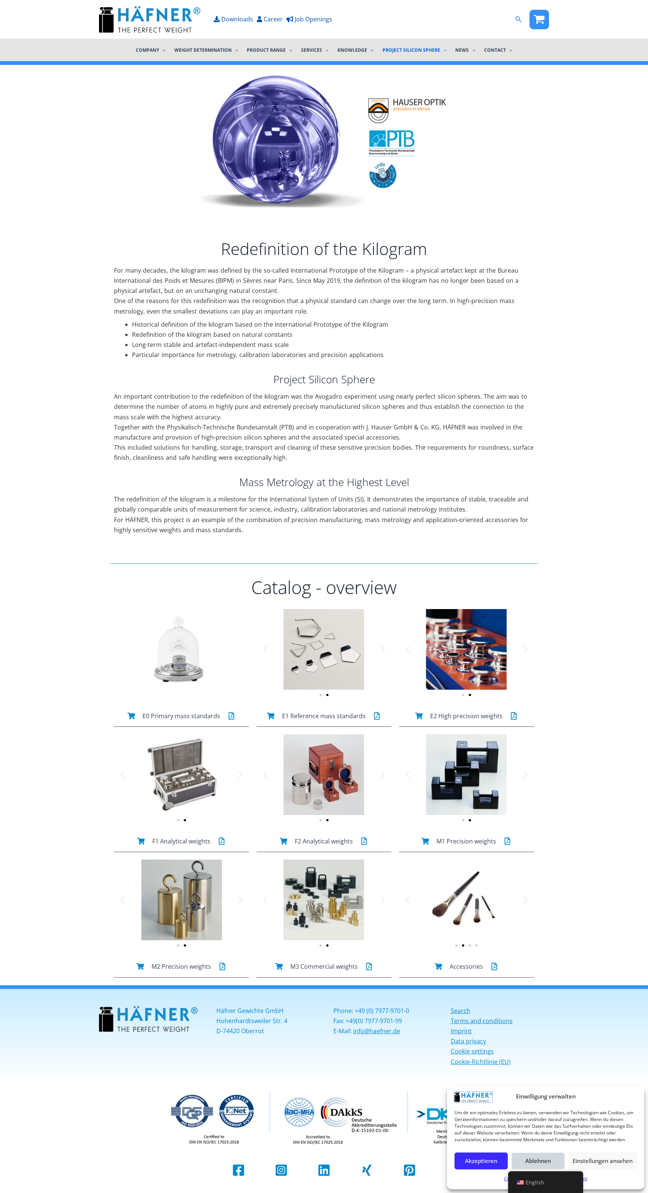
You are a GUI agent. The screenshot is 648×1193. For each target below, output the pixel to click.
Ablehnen (538, 1160)
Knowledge (352, 50)
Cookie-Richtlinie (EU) (481, 1062)
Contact (495, 50)
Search (460, 1011)
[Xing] (366, 1170)
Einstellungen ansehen (603, 1160)
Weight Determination (203, 50)
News (462, 50)
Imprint (461, 1031)
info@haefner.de (376, 1031)
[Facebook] (539, 19)
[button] (518, 19)
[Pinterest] (409, 1170)
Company (147, 50)
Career (272, 19)
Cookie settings (472, 1051)
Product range (266, 50)
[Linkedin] (324, 1170)
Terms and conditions (482, 1021)
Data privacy (468, 1041)
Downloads (236, 19)
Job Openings (312, 19)
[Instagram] (281, 1170)
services (311, 50)
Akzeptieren (481, 1160)
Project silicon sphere (411, 50)
